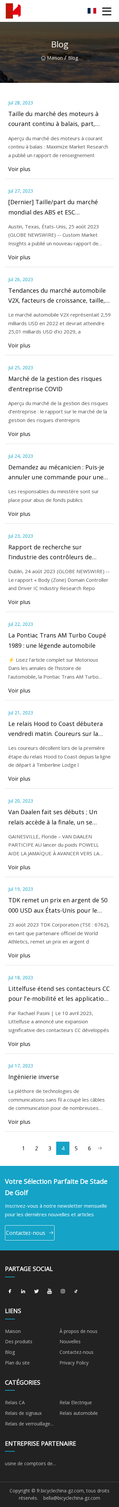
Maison (55, 58)
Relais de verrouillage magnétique (27, 1424)
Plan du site (17, 1362)
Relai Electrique (76, 1402)
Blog (10, 1352)
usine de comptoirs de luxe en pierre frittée (29, 1464)
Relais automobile (79, 1413)
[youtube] (50, 1291)
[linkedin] (23, 1291)
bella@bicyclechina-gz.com (71, 1498)
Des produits (18, 1341)
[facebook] (10, 1291)
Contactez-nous (25, 1232)
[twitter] (36, 1291)
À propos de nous (79, 1331)
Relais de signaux (23, 1413)
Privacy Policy (74, 1362)
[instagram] (63, 1291)
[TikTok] (76, 1291)
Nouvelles (70, 1341)
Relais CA (15, 1402)
